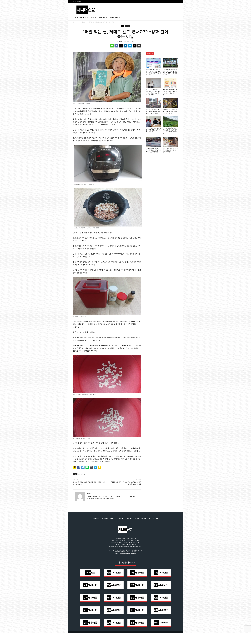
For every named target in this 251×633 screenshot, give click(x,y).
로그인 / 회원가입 (77, 1)
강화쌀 (80, 474)
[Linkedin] (125, 45)
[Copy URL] (134, 45)
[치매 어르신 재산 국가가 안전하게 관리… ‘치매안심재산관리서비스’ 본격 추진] (170, 83)
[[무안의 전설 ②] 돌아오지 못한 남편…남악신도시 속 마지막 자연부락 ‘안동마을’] (170, 121)
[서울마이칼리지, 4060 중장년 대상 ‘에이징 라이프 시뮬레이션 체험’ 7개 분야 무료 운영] (153, 63)
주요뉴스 (93, 18)
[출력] (139, 45)
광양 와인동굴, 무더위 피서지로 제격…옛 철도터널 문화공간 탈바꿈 (170, 111)
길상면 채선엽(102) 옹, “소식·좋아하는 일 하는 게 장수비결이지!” (89, 483)
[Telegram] (130, 45)
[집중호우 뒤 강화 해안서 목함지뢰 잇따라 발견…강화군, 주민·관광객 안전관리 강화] (170, 63)
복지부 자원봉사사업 (80, 18)
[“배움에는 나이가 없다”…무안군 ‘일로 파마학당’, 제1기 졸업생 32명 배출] (153, 142)
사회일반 (82, 22)
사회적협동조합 (113, 18)
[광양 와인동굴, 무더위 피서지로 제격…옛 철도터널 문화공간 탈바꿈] (170, 103)
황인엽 (120, 41)
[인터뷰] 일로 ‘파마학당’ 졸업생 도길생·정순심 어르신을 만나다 (153, 129)
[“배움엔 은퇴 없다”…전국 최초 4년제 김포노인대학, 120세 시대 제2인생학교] (153, 103)
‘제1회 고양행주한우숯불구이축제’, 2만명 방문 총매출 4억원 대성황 (126, 483)
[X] (121, 45)
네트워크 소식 (103, 18)
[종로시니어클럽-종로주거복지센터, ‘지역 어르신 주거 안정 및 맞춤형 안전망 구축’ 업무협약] (153, 83)
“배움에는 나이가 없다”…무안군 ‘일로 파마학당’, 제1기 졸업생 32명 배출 (153, 150)
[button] (175, 18)
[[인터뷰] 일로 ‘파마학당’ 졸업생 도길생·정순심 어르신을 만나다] (153, 121)
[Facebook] (116, 45)
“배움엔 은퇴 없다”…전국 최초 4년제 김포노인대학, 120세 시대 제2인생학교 (153, 111)
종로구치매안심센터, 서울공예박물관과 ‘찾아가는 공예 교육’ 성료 (170, 150)
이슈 (77, 22)
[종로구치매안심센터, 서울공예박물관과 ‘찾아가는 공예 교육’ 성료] (170, 142)
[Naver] (112, 45)
